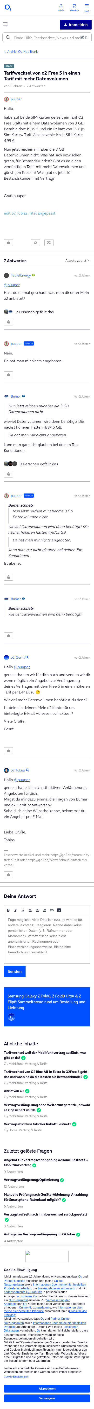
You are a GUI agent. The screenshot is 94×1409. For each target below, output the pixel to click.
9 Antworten (13, 1171)
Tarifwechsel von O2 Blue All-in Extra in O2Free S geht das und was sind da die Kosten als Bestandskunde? (45, 1074)
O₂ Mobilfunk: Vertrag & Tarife (26, 1063)
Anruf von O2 (14, 1090)
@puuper (12, 284)
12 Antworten (14, 1186)
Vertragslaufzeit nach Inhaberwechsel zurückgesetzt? (45, 1214)
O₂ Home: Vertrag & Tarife (23, 1130)
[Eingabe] (7, 37)
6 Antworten (13, 1206)
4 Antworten (13, 1241)
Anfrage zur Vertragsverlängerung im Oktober (39, 1234)
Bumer (16, 396)
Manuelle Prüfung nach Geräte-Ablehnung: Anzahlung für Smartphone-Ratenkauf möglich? (46, 1197)
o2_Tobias (18, 770)
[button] (5, 25)
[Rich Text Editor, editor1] (47, 939)
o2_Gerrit (18, 657)
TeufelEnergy (21, 275)
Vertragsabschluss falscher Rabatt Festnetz (37, 1124)
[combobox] (47, 37)
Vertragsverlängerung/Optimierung (31, 1179)
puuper (16, 99)
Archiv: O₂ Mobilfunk (22, 51)
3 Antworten (13, 1226)
